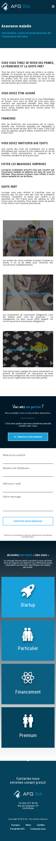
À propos (15, 825)
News (28, 825)
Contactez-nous (38, 829)
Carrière (41, 825)
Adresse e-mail (12, 483)
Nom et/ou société (14, 455)
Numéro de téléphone (16, 468)
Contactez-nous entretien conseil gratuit (28, 780)
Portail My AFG (17, 829)
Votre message (12, 496)
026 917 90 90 (30, 803)
